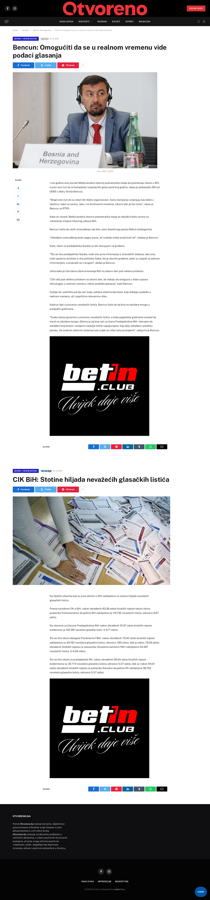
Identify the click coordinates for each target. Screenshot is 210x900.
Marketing (122, 881)
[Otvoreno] (105, 8)
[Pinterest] (18, 212)
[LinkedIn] (18, 204)
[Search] (203, 21)
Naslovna (66, 21)
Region (102, 21)
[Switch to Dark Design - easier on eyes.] (199, 21)
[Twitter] (18, 196)
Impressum (104, 881)
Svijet (116, 21)
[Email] (18, 220)
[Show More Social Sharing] (83, 65)
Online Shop (196, 8)
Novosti (84, 21)
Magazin (144, 21)
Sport (129, 21)
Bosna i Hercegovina (25, 39)
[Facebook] (18, 188)
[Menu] (7, 21)
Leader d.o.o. (119, 889)
